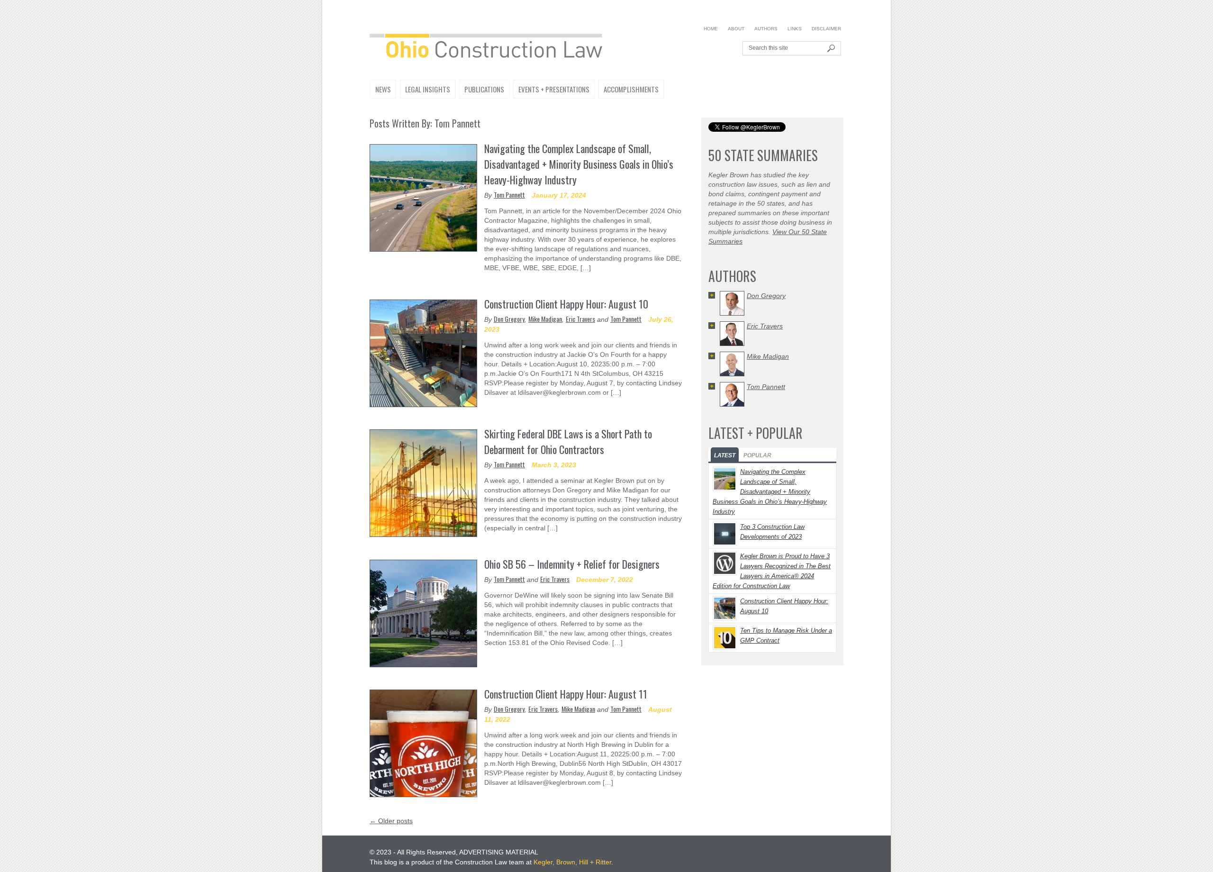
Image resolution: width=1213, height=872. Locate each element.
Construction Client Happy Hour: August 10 (566, 303)
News (383, 89)
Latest (724, 455)
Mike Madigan (545, 319)
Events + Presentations (553, 89)
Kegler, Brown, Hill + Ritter (572, 862)
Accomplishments (631, 89)
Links (795, 28)
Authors (766, 28)
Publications (484, 89)
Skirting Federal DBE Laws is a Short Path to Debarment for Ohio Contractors (568, 441)
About (736, 28)
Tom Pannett (509, 195)
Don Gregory (509, 319)
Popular (757, 455)
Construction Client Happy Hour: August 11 (565, 693)
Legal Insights (427, 89)
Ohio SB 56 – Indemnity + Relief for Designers (572, 564)
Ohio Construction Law (491, 47)
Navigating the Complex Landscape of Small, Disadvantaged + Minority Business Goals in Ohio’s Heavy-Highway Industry (578, 164)
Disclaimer (826, 28)
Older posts (391, 821)
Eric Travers (580, 319)
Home (711, 28)
